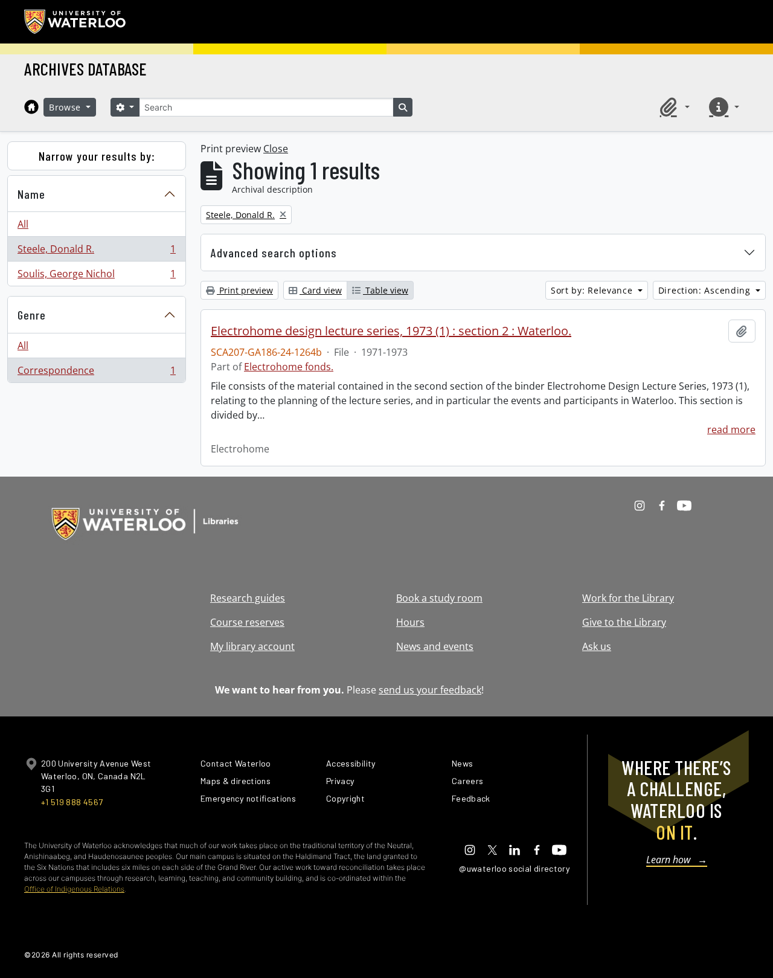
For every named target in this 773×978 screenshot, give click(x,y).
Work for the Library (628, 598)
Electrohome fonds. (288, 366)
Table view (385, 290)
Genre (32, 314)
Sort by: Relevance (593, 290)
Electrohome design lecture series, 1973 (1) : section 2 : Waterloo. (391, 331)
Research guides (247, 598)
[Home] (31, 107)
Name (31, 194)
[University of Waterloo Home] (75, 22)
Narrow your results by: (97, 156)
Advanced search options (274, 252)
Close (275, 148)
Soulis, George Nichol (96, 276)
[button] (672, 106)
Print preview (245, 290)
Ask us (596, 646)
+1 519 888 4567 (72, 802)
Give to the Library (624, 622)
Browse (66, 107)
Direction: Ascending (706, 290)
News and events (434, 646)
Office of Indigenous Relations (74, 888)
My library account (252, 646)
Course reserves (247, 622)
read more (731, 429)
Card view (321, 290)
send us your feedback (430, 690)
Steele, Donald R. (96, 252)
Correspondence (96, 373)
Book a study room (439, 598)
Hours (410, 622)
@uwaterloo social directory (514, 868)
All (23, 224)
